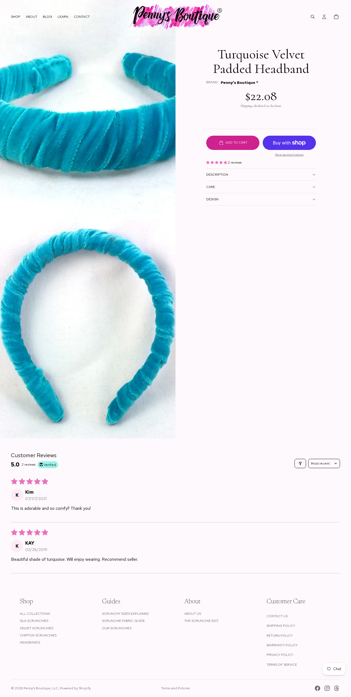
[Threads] (336, 688)
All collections (35, 613)
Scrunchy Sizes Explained (125, 613)
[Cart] (336, 17)
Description (217, 174)
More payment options (289, 155)
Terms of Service (282, 664)
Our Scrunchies (116, 628)
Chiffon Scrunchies (38, 635)
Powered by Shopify (75, 688)
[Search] (313, 17)
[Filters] (300, 463)
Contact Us (277, 616)
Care (210, 187)
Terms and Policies (175, 688)
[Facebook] (317, 688)
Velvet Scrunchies (36, 628)
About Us (192, 613)
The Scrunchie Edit (201, 621)
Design (212, 199)
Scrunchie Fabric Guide (123, 621)
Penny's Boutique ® (239, 82)
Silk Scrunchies (34, 621)
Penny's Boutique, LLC (41, 688)
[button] (217, 162)
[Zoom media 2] (88, 329)
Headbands (30, 642)
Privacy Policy (280, 655)
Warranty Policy (282, 645)
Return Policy (280, 635)
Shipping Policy (281, 626)
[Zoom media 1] (88, 109)
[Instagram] (327, 688)
